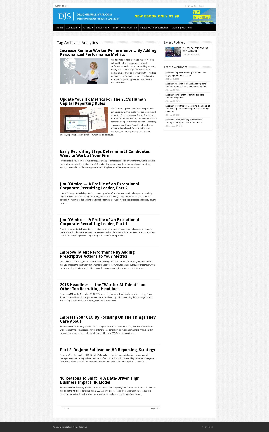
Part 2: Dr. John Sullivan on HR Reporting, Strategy (107, 350)
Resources (101, 27)
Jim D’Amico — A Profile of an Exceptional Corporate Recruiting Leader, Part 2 (99, 186)
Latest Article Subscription (154, 27)
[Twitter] (188, 6)
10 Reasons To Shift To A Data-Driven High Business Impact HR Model (100, 380)
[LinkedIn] (192, 6)
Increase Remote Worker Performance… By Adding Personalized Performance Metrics (108, 52)
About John (72, 27)
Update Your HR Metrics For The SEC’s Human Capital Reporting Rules (103, 101)
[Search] (213, 6)
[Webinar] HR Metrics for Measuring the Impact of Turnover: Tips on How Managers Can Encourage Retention (187, 109)
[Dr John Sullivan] (134, 16)
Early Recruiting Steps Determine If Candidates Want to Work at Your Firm (105, 153)
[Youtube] (195, 6)
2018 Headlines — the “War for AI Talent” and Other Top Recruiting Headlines (103, 287)
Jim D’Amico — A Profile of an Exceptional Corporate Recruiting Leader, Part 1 (99, 221)
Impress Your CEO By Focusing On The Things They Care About (108, 319)
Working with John (182, 27)
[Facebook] (186, 6)
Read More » (67, 88)
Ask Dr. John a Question (124, 27)
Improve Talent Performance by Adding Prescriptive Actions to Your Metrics (97, 254)
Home (59, 27)
